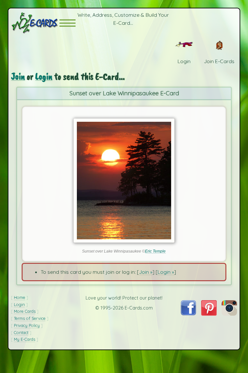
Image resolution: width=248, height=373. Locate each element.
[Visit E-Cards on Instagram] (229, 314)
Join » (145, 272)
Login (43, 76)
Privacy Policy (27, 325)
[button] (67, 23)
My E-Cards (24, 339)
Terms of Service (30, 318)
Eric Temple (155, 251)
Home (19, 297)
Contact (21, 332)
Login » (166, 272)
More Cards (25, 311)
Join (18, 76)
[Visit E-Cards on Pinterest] (209, 314)
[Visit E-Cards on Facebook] (188, 313)
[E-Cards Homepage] (35, 23)
